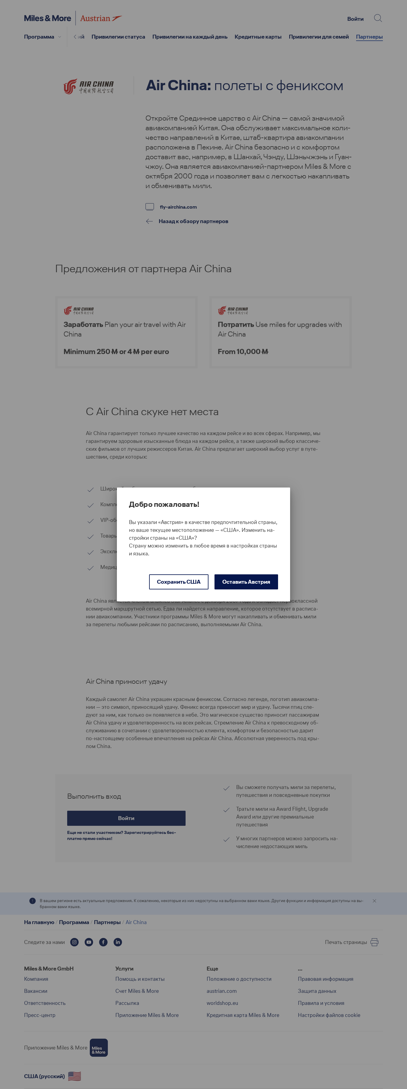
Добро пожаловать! (164, 504)
